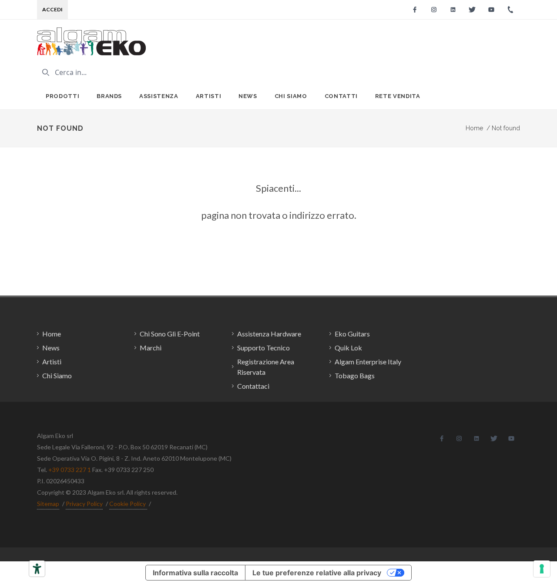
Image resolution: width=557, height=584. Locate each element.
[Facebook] (414, 9)
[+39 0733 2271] (510, 9)
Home (474, 128)
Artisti (208, 96)
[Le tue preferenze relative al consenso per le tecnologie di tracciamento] (542, 568)
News (247, 96)
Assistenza (158, 96)
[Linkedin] (453, 9)
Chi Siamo (291, 96)
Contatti (341, 96)
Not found (503, 128)
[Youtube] (491, 9)
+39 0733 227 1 (69, 469)
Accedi (52, 9)
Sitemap (48, 503)
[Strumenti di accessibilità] (37, 568)
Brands (109, 96)
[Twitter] (472, 9)
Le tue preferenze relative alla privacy (316, 572)
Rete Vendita (397, 96)
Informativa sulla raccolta (195, 572)
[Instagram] (433, 9)
